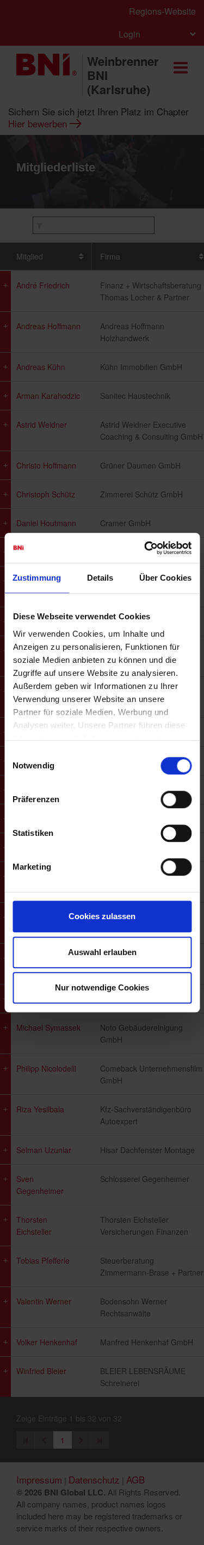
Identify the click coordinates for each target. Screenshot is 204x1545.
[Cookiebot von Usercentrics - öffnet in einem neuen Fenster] (145, 548)
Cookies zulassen (102, 916)
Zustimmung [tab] (37, 577)
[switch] (175, 799)
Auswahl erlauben (102, 952)
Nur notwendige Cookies (102, 987)
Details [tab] (100, 577)
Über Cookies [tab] (165, 577)
